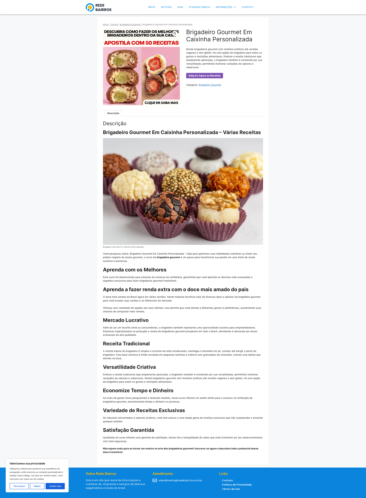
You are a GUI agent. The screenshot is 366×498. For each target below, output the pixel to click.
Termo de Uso (231, 489)
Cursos (114, 24)
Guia (180, 7)
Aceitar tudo (55, 486)
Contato (247, 7)
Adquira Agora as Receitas (205, 75)
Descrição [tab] (113, 113)
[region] (37, 475)
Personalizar (19, 486)
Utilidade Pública (199, 7)
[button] (174, 33)
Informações (224, 7)
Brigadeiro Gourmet (130, 24)
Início (151, 7)
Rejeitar (37, 486)
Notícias (166, 7)
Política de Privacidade (237, 484)
